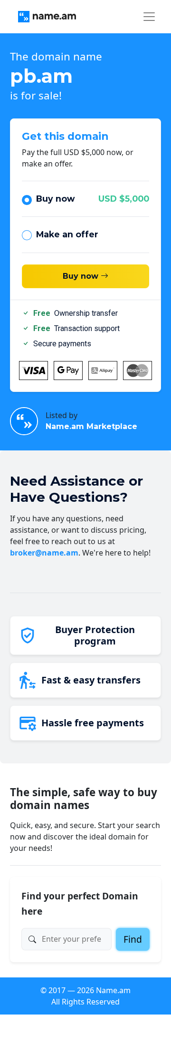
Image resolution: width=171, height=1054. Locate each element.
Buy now (92, 199)
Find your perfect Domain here (79, 903)
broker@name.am (44, 552)
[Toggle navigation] (149, 17)
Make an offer (67, 234)
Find (133, 939)
